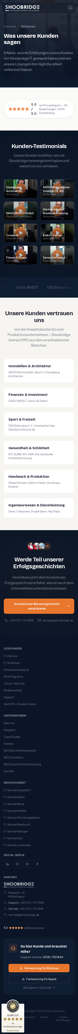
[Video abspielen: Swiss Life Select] (57, 255)
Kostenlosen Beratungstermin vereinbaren (36, 606)
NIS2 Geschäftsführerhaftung (22, 764)
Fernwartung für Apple (41, 979)
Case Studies (12, 736)
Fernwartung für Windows (41, 968)
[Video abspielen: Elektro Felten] (57, 233)
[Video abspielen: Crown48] (20, 233)
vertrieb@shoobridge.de (57, 620)
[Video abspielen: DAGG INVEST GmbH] (20, 211)
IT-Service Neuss (14, 804)
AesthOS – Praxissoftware (20, 704)
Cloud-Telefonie (14, 683)
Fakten (44, 1017)
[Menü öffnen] (70, 7)
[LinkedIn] (7, 864)
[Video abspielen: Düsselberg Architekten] (20, 189)
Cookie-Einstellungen (63, 1019)
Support (9, 697)
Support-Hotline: (42, 957)
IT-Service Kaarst (14, 797)
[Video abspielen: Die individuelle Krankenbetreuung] (57, 211)
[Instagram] (17, 864)
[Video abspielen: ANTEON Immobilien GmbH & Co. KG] (57, 189)
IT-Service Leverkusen (17, 845)
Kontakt (9, 771)
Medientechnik (13, 690)
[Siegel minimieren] (22, 1006)
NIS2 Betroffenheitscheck (20, 750)
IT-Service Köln (13, 838)
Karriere (8, 743)
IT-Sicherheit (12, 662)
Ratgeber (10, 730)
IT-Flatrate (10, 656)
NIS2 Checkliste (13, 757)
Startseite (10, 26)
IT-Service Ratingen (16, 831)
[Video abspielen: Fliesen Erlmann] (20, 255)
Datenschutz (28, 1017)
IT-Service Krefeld (15, 810)
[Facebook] (37, 864)
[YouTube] (27, 864)
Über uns (9, 723)
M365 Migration (13, 676)
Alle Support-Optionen (37, 987)
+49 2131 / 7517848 (21, 620)
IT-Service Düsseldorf (17, 790)
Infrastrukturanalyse (16, 669)
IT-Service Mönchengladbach (22, 817)
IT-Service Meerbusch (17, 824)
